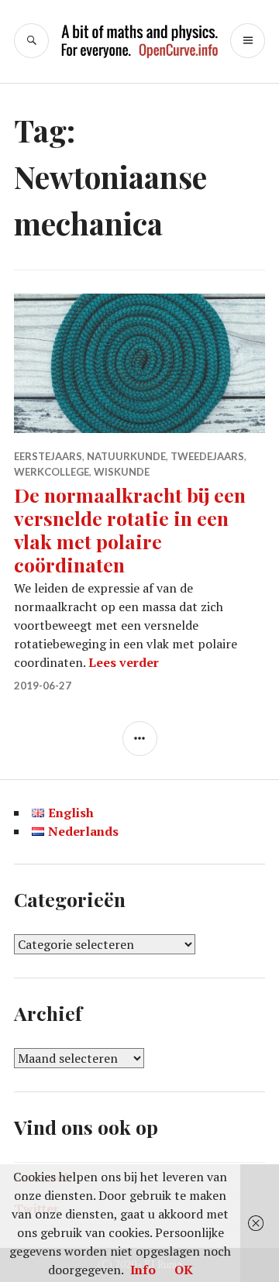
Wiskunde (122, 472)
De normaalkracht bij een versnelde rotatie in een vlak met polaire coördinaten (130, 529)
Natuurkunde (126, 456)
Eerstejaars (48, 456)
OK (183, 1269)
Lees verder (123, 662)
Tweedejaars (207, 456)
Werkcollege (51, 472)
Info (143, 1269)
